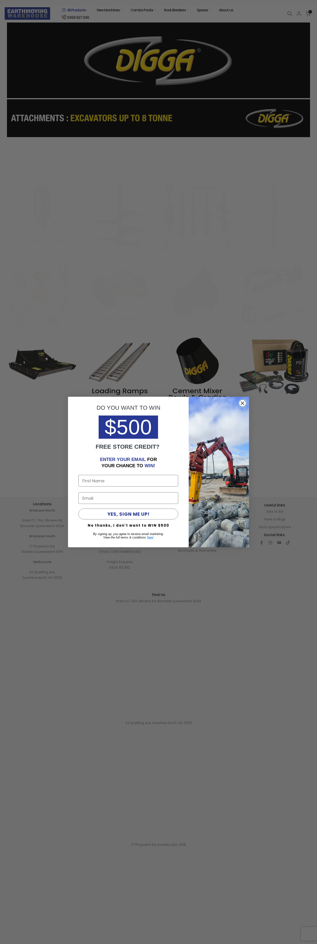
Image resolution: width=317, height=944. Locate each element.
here (150, 537)
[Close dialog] (242, 403)
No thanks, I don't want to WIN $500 (128, 525)
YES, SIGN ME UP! (128, 514)
